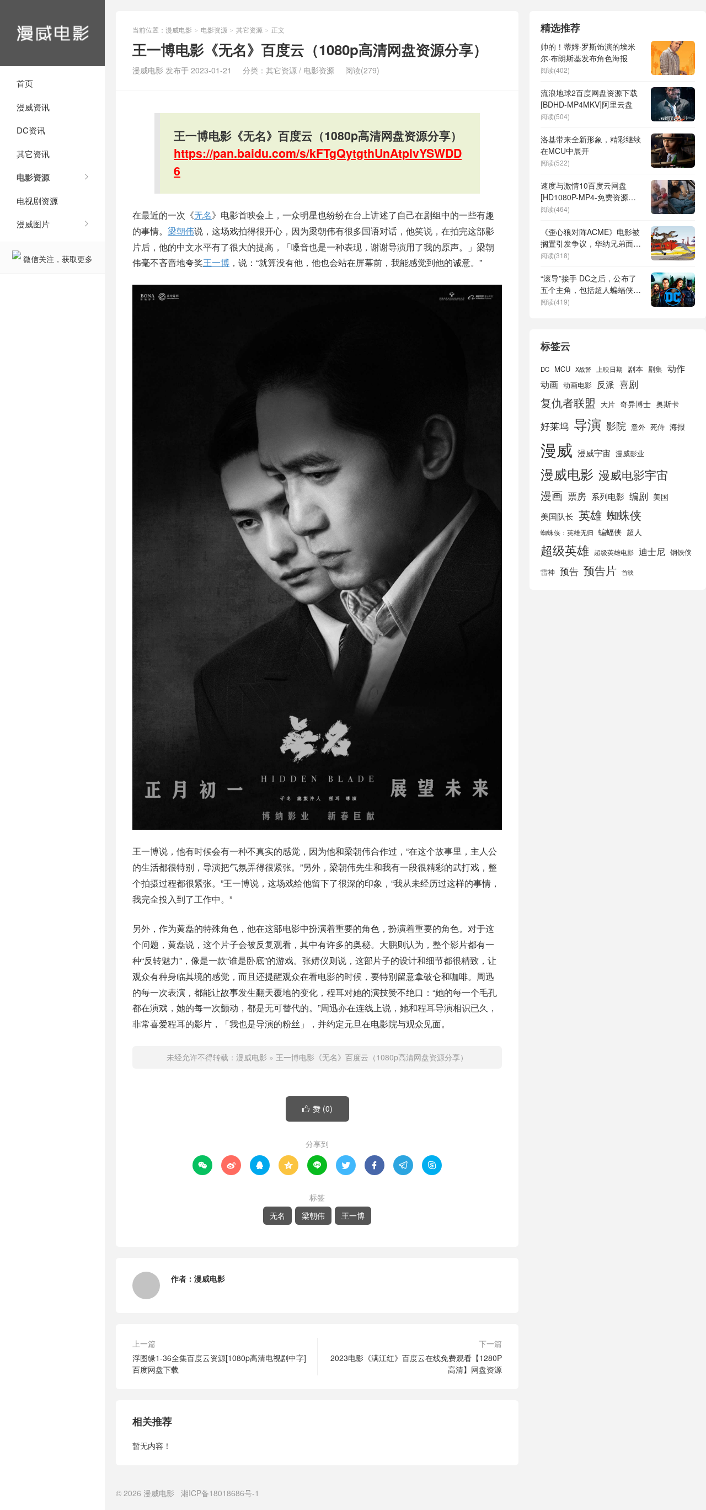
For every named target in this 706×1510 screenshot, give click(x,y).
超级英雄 (565, 549)
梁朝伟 (181, 231)
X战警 (583, 369)
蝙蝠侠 (610, 531)
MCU (562, 369)
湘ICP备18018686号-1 (220, 1492)
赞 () (317, 1108)
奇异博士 (635, 403)
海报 (677, 426)
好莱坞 (555, 426)
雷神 (548, 572)
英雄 (590, 514)
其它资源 (249, 29)
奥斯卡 (667, 403)
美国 (660, 496)
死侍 (657, 426)
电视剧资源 (37, 200)
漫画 (552, 495)
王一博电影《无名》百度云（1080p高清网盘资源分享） (372, 1057)
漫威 (557, 449)
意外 (638, 427)
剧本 (635, 368)
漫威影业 (630, 453)
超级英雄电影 (614, 552)
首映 (628, 572)
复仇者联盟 (568, 402)
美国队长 (557, 516)
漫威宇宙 (594, 452)
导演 (587, 424)
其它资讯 (33, 153)
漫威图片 (33, 224)
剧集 (655, 369)
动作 (676, 368)
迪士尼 (652, 551)
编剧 (638, 496)
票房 (577, 496)
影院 (616, 426)
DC (545, 369)
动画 (549, 384)
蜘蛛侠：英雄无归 (567, 532)
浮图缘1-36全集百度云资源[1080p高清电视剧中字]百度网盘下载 (219, 1363)
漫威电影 (52, 33)
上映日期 (609, 369)
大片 (608, 404)
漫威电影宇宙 (633, 474)
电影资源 (33, 177)
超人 (634, 531)
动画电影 (577, 385)
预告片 (600, 570)
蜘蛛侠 (624, 514)
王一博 (216, 262)
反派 (605, 384)
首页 (25, 83)
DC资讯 (31, 130)
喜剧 (628, 384)
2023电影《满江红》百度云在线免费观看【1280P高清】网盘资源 (416, 1363)
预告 (569, 571)
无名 (203, 215)
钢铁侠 (681, 552)
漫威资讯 (33, 107)
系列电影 (607, 496)
